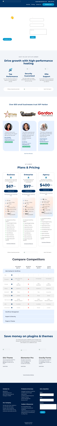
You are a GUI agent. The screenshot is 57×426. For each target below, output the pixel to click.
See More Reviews (28, 153)
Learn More (5, 366)
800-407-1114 (51, 1)
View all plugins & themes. (28, 374)
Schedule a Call (48, 4)
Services (28, 4)
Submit (32, 37)
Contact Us (38, 4)
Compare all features (11, 243)
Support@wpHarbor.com (41, 1)
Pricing (33, 4)
